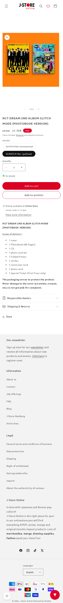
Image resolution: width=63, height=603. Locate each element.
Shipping (20, 135)
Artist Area (12, 423)
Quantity (6, 161)
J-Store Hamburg (15, 416)
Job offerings (13, 393)
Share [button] (9, 316)
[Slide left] (24, 109)
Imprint (10, 480)
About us (11, 379)
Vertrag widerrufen (17, 473)
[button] (6, 6)
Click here (38, 355)
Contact (10, 386)
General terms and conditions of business (29, 443)
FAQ (8, 401)
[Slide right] (38, 109)
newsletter (37, 347)
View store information (18, 214)
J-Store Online (26, 601)
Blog (8, 408)
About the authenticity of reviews (25, 488)
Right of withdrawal (17, 465)
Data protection (15, 451)
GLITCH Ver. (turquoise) (21, 147)
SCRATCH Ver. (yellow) (19, 153)
